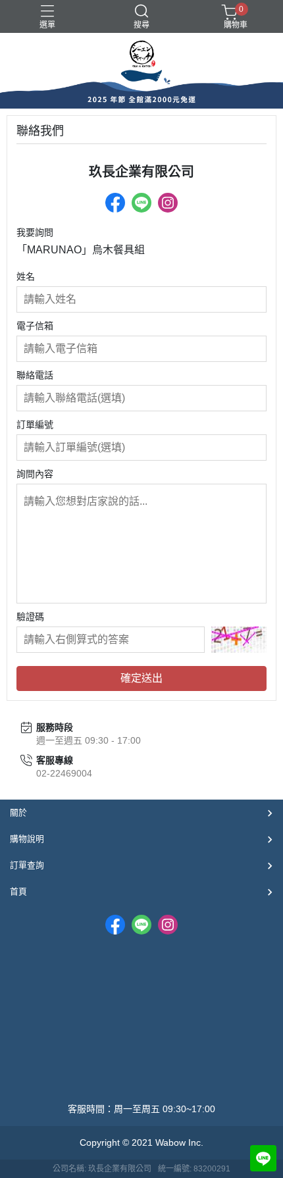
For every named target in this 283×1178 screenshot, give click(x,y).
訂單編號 (34, 424)
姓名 (25, 276)
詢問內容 (34, 474)
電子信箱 (34, 325)
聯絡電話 (34, 375)
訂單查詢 (27, 865)
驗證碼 (30, 616)
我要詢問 (34, 232)
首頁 (18, 891)
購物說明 (27, 839)
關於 (18, 812)
